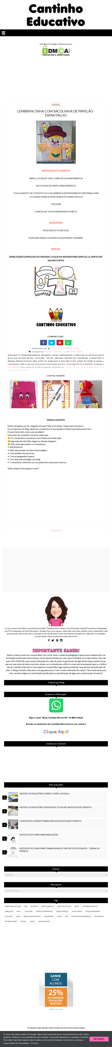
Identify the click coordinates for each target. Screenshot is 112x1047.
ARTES (76, 906)
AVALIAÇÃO (9, 911)
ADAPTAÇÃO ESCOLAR (13, 906)
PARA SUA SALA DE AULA (32, 916)
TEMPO (32, 921)
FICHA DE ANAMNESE (92, 911)
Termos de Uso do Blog (76, 367)
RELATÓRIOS (99, 916)
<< (6, 530)
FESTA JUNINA (53, 351)
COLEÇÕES (29, 911)
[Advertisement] (56, 79)
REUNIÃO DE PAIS (11, 921)
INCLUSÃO (9, 916)
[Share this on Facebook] (43, 342)
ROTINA (23, 921)
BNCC (19, 911)
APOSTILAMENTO (48, 906)
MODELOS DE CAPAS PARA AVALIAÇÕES (39, 834)
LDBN (18, 916)
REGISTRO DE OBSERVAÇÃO (81, 916)
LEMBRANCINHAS (73, 351)
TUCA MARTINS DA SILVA (65, 348)
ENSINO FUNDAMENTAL (44, 911)
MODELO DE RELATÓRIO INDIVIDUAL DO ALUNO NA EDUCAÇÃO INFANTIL (56, 807)
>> (105, 530)
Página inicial (56, 530)
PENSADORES (49, 916)
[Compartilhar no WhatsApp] (68, 342)
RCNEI (59, 916)
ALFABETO (34, 906)
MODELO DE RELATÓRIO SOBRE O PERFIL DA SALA (44, 793)
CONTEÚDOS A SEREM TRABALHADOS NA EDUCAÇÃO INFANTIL (51, 821)
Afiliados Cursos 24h (56, 1009)
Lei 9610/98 (14, 367)
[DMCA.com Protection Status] (56, 54)
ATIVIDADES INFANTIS (90, 906)
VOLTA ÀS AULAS (44, 921)
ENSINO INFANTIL (62, 911)
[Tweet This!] (51, 342)
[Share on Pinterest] (60, 342)
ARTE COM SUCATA (64, 906)
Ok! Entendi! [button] (99, 1039)
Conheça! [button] (34, 1043)
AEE (25, 906)
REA (66, 916)
